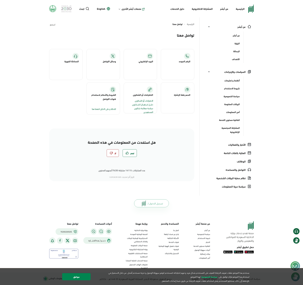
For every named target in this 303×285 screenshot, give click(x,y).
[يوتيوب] (75, 241)
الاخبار (208, 242)
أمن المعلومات (204, 257)
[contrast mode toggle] (109, 231)
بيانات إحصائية (205, 253)
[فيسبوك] (60, 241)
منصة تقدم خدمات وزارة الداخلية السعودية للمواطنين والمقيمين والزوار (240, 237)
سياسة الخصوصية (203, 234)
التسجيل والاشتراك (172, 253)
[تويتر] (67, 241)
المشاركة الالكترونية (202, 8)
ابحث (81, 9)
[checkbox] (130, 153)
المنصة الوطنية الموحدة (139, 234)
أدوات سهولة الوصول (202, 250)
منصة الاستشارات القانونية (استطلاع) (138, 254)
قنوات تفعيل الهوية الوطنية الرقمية (169, 247)
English (101, 9)
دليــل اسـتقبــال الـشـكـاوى (142, 104)
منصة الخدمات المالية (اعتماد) (137, 260)
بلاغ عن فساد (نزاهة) (171, 234)
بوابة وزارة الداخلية (141, 230)
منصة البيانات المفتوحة (139, 245)
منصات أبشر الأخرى (131, 9)
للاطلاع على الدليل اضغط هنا (104, 109)
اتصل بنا (176, 230)
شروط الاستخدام (204, 238)
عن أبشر (224, 8)
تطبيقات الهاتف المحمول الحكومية (138, 266)
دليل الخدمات (177, 8)
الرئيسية (240, 8)
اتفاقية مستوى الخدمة (201, 246)
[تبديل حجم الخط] (101, 231)
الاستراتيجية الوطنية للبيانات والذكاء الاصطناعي (137, 239)
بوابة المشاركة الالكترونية (138, 249)
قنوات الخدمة (174, 242)
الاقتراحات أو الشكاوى (144, 101)
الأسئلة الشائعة (173, 238)
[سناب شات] (52, 241)
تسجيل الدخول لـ (155, 203)
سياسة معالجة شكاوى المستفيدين (143, 110)
